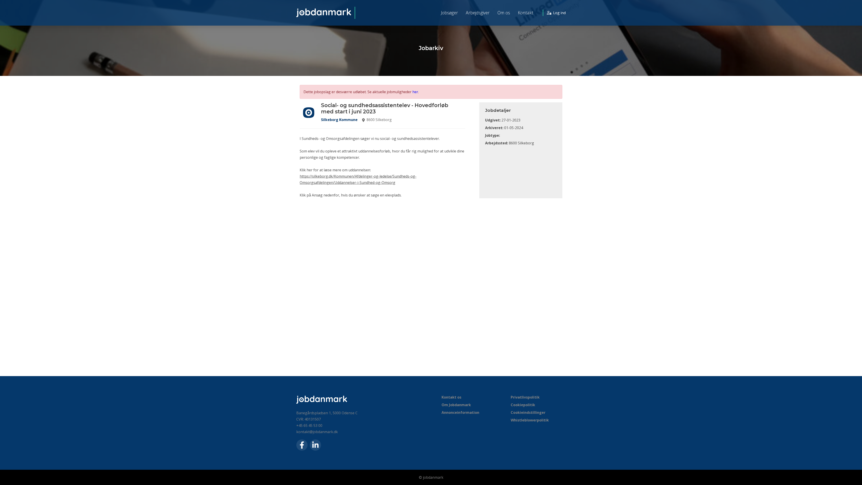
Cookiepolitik (523, 404)
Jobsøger (449, 13)
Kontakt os (451, 397)
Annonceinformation (460, 412)
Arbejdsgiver (478, 13)
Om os (503, 13)
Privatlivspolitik (525, 397)
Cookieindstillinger (528, 412)
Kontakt (525, 13)
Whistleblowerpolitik (530, 420)
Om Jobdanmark (456, 404)
